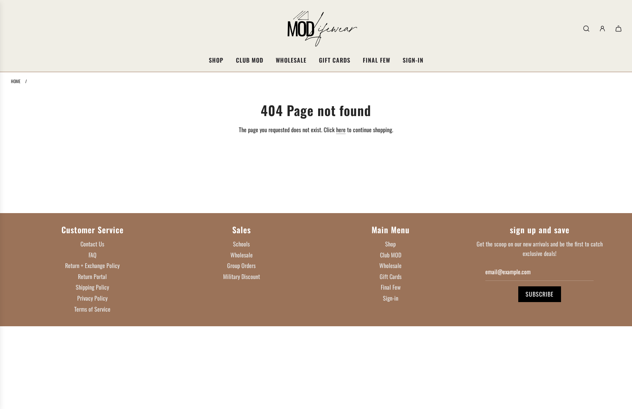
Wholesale (241, 254)
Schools (241, 243)
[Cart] (618, 29)
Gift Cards (391, 276)
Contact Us (92, 243)
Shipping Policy (92, 287)
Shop (390, 243)
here (341, 129)
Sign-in (390, 298)
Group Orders (241, 265)
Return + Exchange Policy (92, 265)
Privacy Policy (92, 298)
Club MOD (390, 254)
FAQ (93, 254)
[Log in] (602, 29)
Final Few (390, 287)
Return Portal (92, 276)
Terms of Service (92, 309)
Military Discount (241, 276)
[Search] (586, 29)
